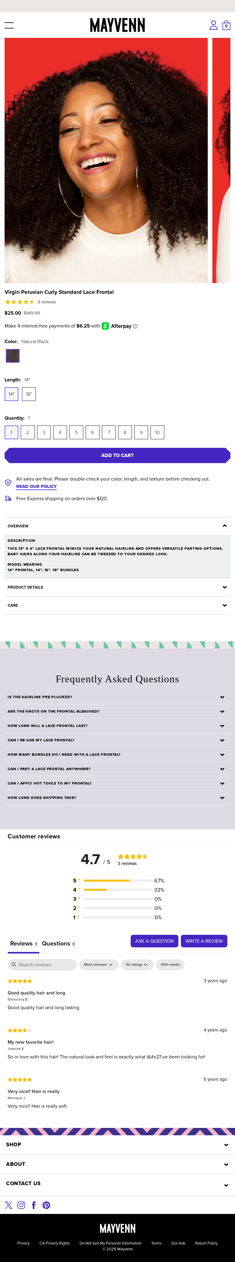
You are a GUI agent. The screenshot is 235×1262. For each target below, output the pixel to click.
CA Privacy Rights (54, 1243)
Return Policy (206, 1243)
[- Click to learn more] (117, 1)
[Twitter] (9, 1204)
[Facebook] (34, 1204)
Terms (156, 1243)
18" (29, 394)
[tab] (58, 944)
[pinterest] (46, 1204)
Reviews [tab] (23, 943)
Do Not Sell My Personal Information (110, 1243)
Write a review (204, 941)
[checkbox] (170, 964)
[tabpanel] (117, 1039)
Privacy (23, 1243)
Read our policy (36, 486)
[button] (9, 25)
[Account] (214, 25)
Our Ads (178, 1243)
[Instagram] (21, 1204)
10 (157, 432)
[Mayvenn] (117, 25)
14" (11, 394)
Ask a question (154, 941)
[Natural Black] (13, 356)
